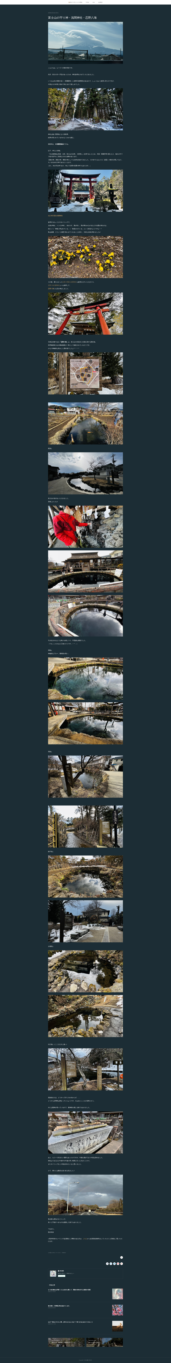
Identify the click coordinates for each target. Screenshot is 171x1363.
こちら (85, 1239)
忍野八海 (51, 288)
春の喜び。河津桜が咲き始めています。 (59, 1306)
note (94, 2)
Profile (87, 2)
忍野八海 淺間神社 (54, 285)
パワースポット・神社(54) (60, 1252)
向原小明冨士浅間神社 (69, 282)
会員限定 (100, 2)
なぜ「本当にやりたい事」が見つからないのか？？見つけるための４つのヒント (70, 1322)
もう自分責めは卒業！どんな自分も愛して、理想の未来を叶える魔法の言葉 (69, 1290)
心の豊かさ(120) (51, 1252)
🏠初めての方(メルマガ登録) (75, 2)
